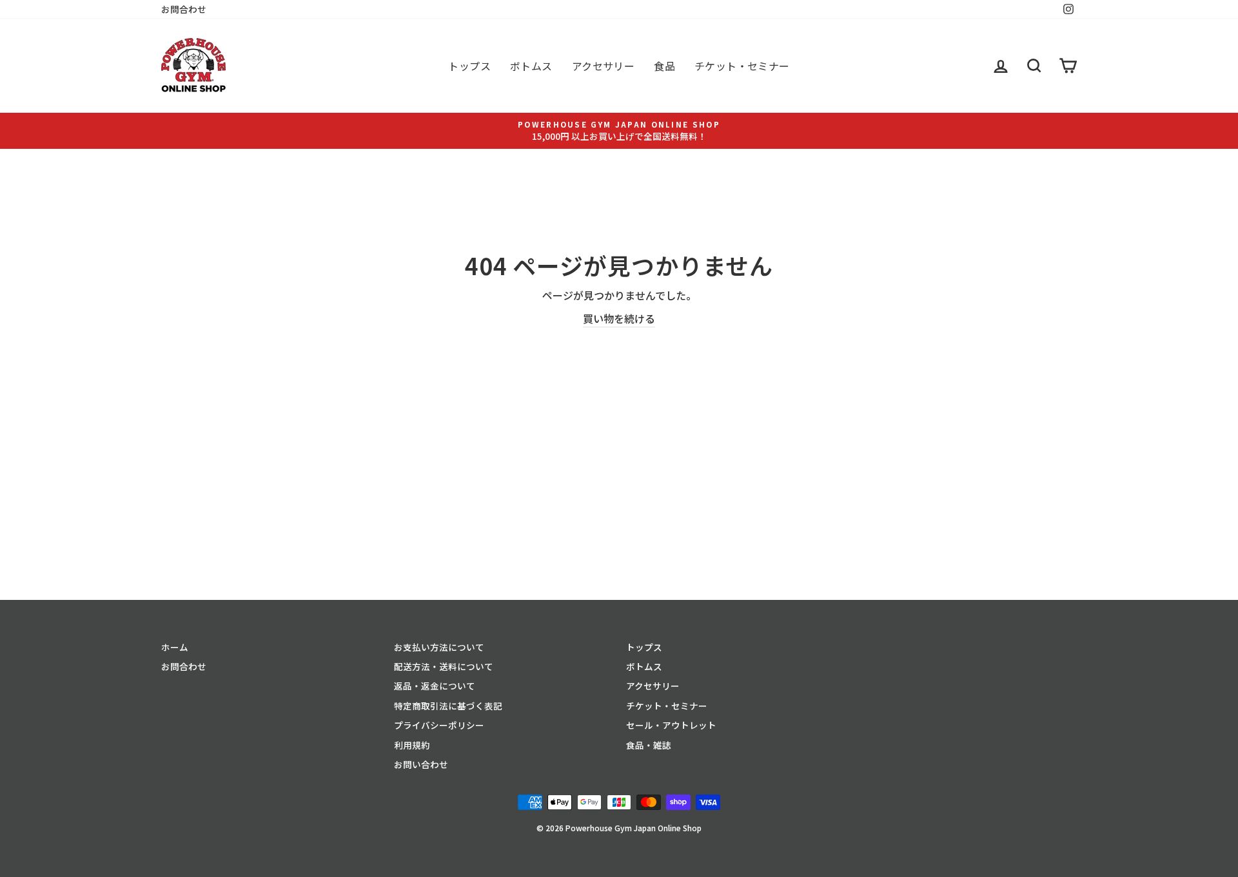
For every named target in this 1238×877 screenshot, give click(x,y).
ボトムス (531, 65)
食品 (664, 65)
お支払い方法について (439, 647)
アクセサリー (603, 65)
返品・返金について (434, 685)
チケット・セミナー (742, 65)
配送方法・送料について (443, 666)
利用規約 (412, 744)
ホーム (174, 647)
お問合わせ (183, 9)
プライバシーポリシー (439, 724)
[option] (619, 130)
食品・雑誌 (648, 744)
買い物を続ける (619, 318)
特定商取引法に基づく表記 (448, 705)
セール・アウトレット (671, 724)
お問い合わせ (421, 764)
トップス (469, 65)
